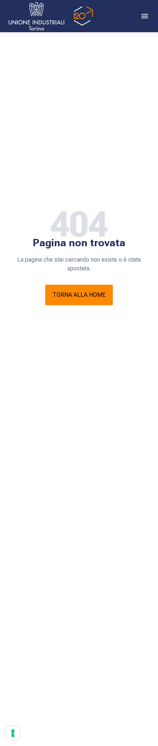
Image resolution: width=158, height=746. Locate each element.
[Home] (49, 16)
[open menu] (144, 16)
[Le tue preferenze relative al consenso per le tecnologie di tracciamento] (13, 733)
